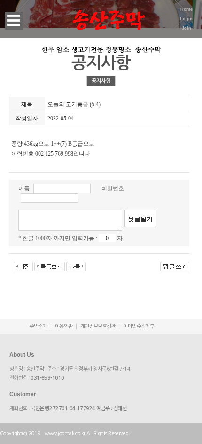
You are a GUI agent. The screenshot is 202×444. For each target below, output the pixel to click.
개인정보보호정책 (98, 326)
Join (186, 28)
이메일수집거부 (138, 326)
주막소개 (38, 326)
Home (186, 9)
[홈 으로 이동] (109, 14)
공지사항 (101, 81)
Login (186, 18)
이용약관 (64, 326)
